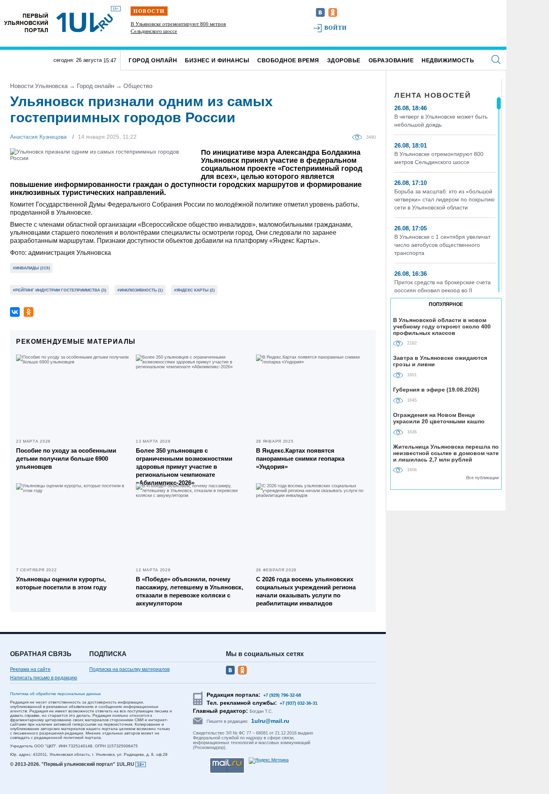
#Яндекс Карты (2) (194, 290)
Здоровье (344, 60)
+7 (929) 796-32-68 (282, 695)
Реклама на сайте (30, 669)
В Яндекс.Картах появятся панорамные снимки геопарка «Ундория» (300, 458)
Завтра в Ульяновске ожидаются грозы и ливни (440, 361)
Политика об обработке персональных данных (55, 693)
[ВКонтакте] (15, 312)
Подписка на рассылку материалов (129, 669)
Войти (335, 28)
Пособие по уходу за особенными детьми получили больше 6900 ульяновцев (66, 458)
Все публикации (482, 477)
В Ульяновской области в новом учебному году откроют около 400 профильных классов (442, 326)
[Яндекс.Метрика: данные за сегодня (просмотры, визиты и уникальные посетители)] (269, 760)
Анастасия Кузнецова (38, 136)
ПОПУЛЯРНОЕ (446, 304)
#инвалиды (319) (31, 268)
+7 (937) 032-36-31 (299, 703)
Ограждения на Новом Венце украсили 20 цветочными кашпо (439, 418)
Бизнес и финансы (217, 60)
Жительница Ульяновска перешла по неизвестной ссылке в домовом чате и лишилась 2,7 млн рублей (446, 452)
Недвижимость (448, 60)
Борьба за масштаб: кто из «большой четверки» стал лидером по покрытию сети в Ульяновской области (184, 31)
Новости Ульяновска (39, 85)
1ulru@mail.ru (270, 721)
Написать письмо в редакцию (43, 678)
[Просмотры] (359, 136)
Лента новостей (432, 95)
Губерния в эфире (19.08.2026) (436, 389)
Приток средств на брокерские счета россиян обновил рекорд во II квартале (442, 290)
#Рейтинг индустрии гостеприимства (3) (59, 290)
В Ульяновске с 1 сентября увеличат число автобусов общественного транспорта (442, 245)
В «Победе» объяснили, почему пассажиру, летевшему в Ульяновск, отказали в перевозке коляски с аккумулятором (189, 591)
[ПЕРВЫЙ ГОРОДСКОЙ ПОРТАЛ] (26, 22)
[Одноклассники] (28, 312)
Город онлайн (153, 60)
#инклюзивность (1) (140, 290)
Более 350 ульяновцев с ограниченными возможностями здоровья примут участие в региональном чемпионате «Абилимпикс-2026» (184, 466)
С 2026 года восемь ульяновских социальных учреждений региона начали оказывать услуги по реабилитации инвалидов (306, 591)
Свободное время (288, 60)
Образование (391, 60)
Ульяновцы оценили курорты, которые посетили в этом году (61, 583)
